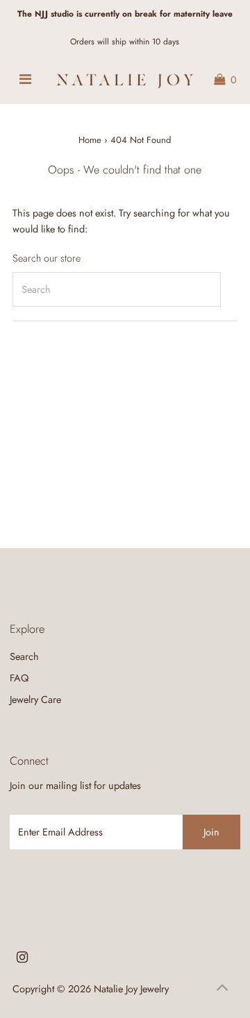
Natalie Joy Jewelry (131, 989)
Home (89, 139)
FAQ (19, 678)
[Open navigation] (25, 79)
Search (24, 656)
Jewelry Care (35, 699)
